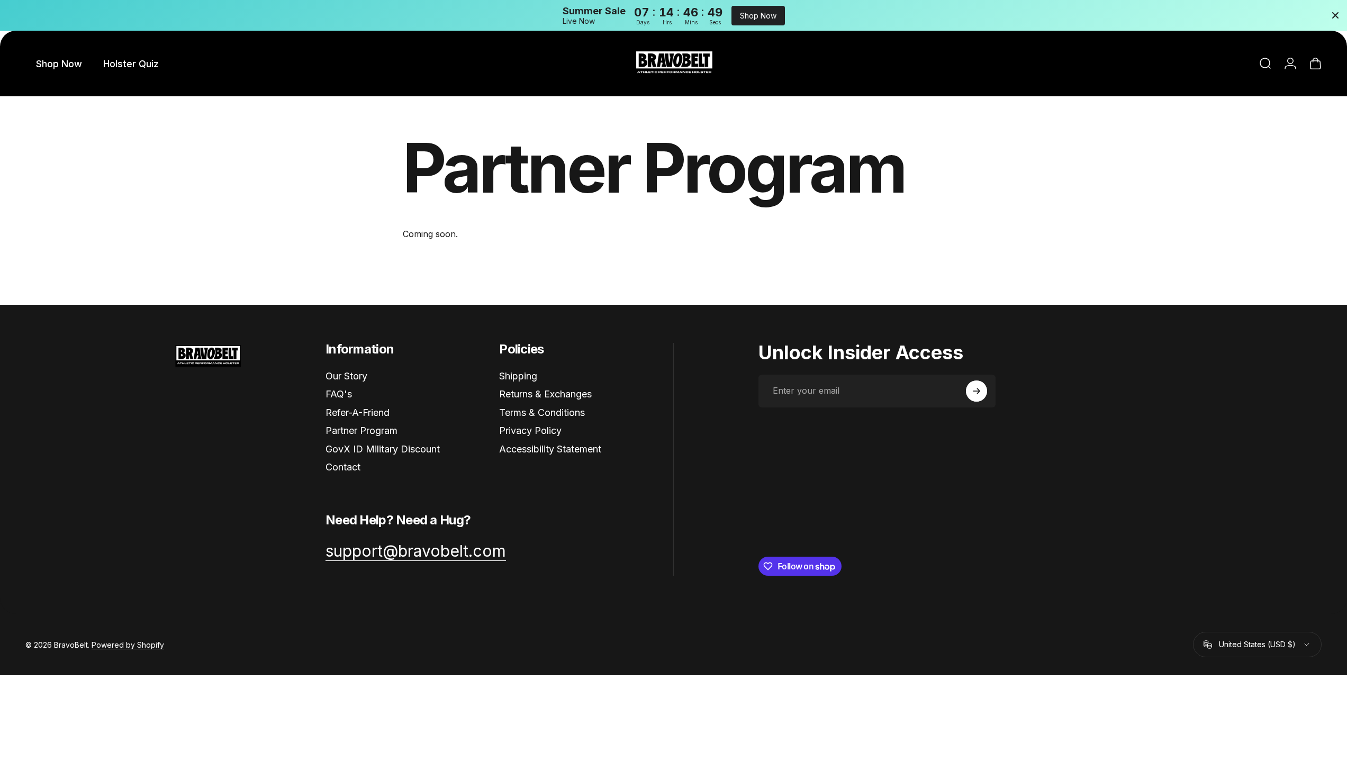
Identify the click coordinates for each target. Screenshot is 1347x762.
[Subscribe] (976, 391)
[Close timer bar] (1335, 15)
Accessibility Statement (550, 449)
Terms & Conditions (542, 412)
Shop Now (758, 15)
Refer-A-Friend (358, 412)
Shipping (518, 376)
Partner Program (361, 430)
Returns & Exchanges (545, 394)
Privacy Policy (530, 430)
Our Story (346, 376)
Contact (343, 467)
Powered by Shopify (128, 644)
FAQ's (339, 394)
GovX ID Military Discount (383, 449)
